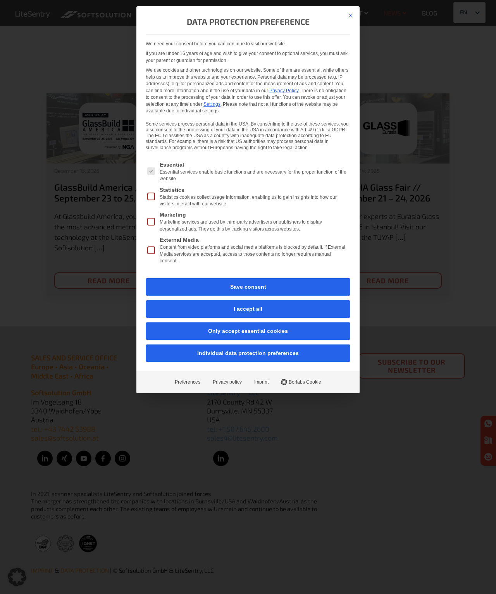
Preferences (187, 382)
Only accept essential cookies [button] (248, 331)
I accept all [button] (248, 309)
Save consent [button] (248, 287)
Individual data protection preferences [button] (248, 353)
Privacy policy (227, 382)
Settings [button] (211, 104)
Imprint (261, 382)
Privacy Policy (283, 90)
